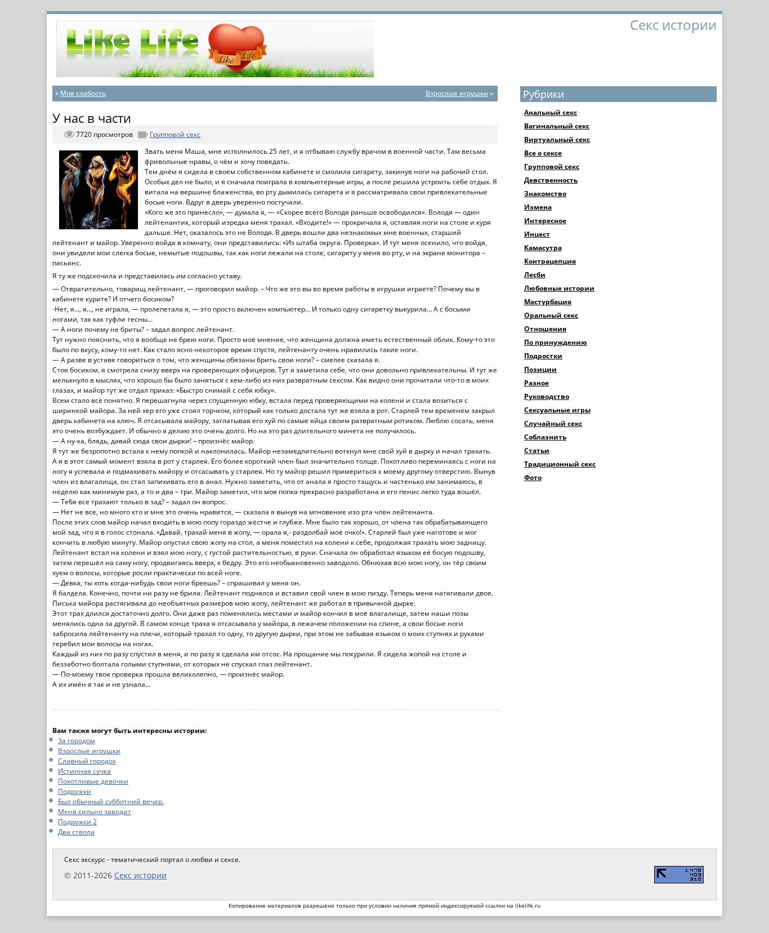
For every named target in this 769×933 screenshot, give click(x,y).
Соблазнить (545, 437)
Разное (536, 383)
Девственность (551, 180)
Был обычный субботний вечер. (111, 801)
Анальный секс (550, 112)
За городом (76, 740)
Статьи (536, 450)
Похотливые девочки (93, 781)
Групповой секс (175, 134)
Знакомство (545, 193)
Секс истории (140, 875)
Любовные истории (559, 288)
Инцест (537, 234)
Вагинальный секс (556, 126)
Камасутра (543, 247)
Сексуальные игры (557, 410)
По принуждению (555, 342)
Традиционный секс (560, 464)
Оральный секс (551, 315)
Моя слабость (83, 93)
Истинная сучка (84, 771)
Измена (538, 207)
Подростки (543, 356)
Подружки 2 (77, 822)
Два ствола (76, 832)
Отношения (545, 329)
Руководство (546, 396)
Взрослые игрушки (457, 93)
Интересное (545, 220)
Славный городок (87, 761)
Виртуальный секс (557, 139)
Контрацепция (550, 261)
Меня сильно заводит (94, 811)
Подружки (74, 791)
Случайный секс (553, 423)
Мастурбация (547, 301)
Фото (533, 477)
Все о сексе (543, 153)
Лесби (535, 274)
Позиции (540, 369)
